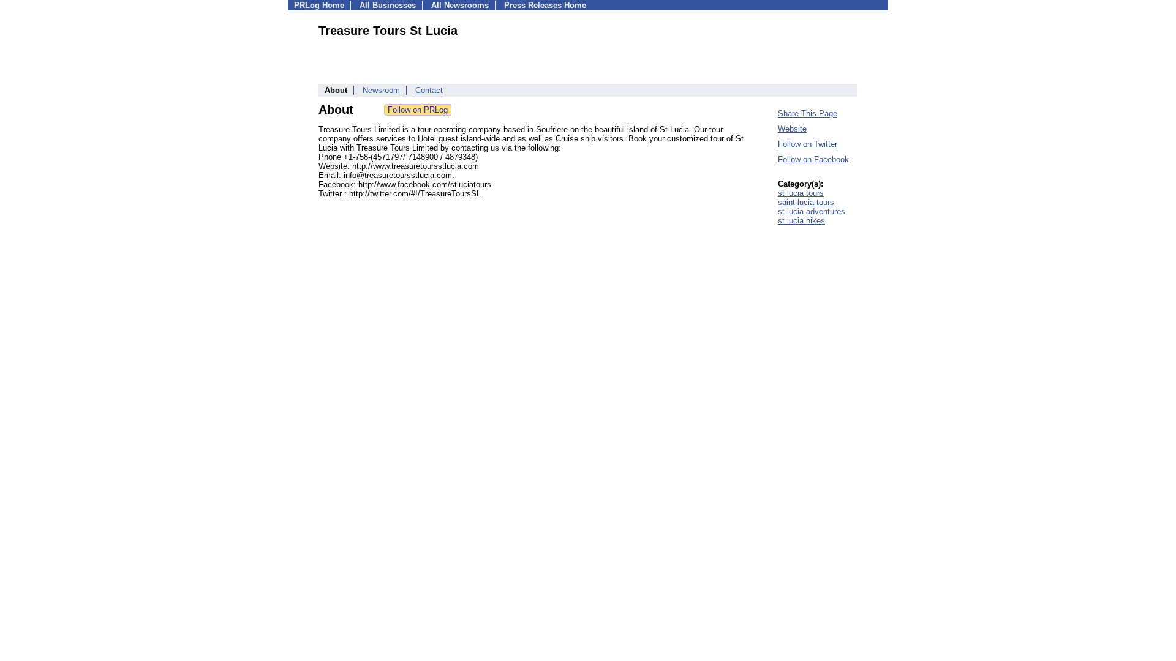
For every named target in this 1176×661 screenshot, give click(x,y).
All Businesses (388, 5)
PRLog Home (319, 5)
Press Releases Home (545, 5)
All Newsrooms (460, 5)
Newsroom (381, 90)
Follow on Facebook (813, 159)
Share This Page (807, 113)
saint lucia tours (806, 202)
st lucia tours (801, 193)
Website (792, 128)
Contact (429, 90)
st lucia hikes (801, 220)
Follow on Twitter (807, 144)
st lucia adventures (811, 211)
